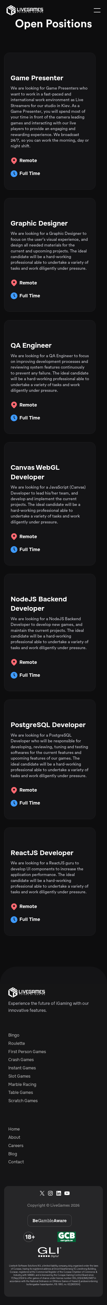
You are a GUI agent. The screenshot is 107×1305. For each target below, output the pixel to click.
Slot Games (19, 1076)
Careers (15, 1145)
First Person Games (27, 1051)
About (14, 1137)
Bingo (13, 1035)
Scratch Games (23, 1101)
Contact (16, 1162)
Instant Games (22, 1068)
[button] (97, 10)
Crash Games (21, 1059)
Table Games (20, 1093)
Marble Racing (22, 1084)
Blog (12, 1154)
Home (14, 1129)
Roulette (16, 1043)
